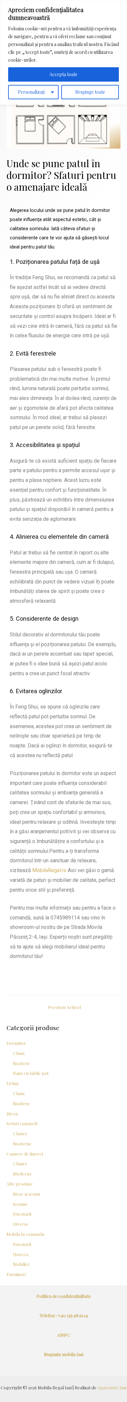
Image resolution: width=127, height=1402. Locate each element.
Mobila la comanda (25, 1234)
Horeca (20, 1254)
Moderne (22, 1143)
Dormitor (16, 1043)
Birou (12, 1113)
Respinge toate (90, 92)
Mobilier (21, 1264)
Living (13, 1083)
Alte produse (20, 1184)
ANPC (63, 1335)
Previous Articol (64, 1007)
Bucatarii (22, 1214)
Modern (21, 1063)
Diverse (20, 1224)
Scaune (20, 1204)
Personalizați (31, 92)
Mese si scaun (26, 1194)
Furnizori (16, 1274)
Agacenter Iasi (111, 1387)
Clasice (20, 1133)
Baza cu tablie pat (31, 1073)
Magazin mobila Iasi (63, 1354)
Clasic (19, 1053)
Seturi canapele (22, 1123)
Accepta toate (63, 74)
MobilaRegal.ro (49, 870)
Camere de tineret (25, 1153)
